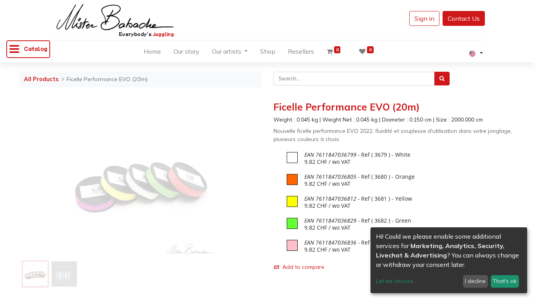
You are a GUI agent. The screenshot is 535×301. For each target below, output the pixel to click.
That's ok (505, 281)
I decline (475, 281)
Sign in (424, 18)
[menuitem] (152, 53)
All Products (41, 79)
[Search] (442, 78)
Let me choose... (396, 281)
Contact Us (464, 18)
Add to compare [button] (303, 266)
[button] (37, 179)
